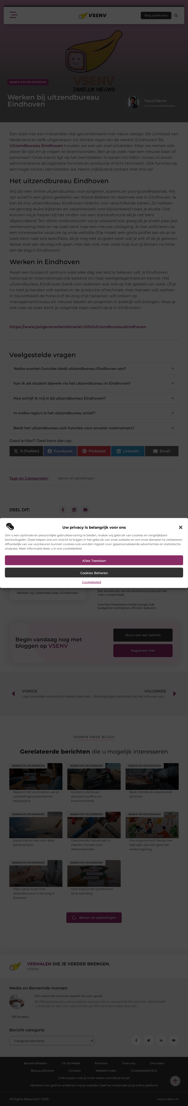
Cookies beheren (94, 573)
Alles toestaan (94, 560)
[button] (180, 527)
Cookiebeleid (91, 582)
